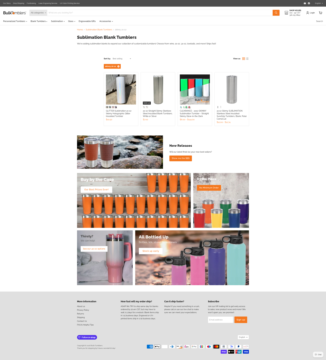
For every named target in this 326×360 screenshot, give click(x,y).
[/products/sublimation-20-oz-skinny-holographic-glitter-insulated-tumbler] (121, 89)
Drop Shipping (18, 3)
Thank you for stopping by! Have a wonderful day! (96, 348)
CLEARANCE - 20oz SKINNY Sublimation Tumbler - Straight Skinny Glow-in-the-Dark (194, 113)
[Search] (276, 13)
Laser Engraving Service (47, 3)
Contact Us (82, 321)
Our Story (7, 3)
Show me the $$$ (180, 158)
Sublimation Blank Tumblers (99, 30)
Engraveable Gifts (87, 21)
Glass (71, 21)
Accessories (105, 21)
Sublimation (57, 21)
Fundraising (31, 3)
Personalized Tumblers (14, 21)
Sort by (107, 59)
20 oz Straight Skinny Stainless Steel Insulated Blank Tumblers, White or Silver (158, 113)
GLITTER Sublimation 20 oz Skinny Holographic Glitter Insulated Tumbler (118, 113)
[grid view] (243, 58)
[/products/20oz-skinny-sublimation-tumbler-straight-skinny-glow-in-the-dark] (195, 89)
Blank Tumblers (38, 21)
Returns (80, 314)
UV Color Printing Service (70, 3)
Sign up (240, 319)
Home (80, 30)
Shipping (81, 317)
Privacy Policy (83, 310)
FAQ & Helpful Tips (85, 325)
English (318, 3)
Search (319, 21)
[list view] (247, 58)
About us (81, 306)
